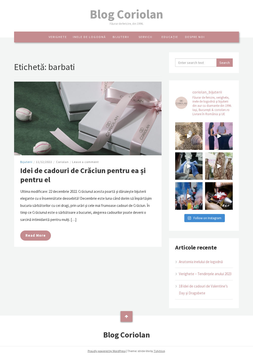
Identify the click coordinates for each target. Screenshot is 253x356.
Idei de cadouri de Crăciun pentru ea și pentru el (83, 175)
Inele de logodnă (89, 37)
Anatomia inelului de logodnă (201, 261)
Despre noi (195, 37)
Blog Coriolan (126, 14)
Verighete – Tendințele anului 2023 (205, 273)
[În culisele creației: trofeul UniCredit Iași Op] (189, 166)
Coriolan (62, 162)
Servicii (145, 37)
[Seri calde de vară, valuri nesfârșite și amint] (189, 136)
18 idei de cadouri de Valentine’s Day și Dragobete (203, 290)
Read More (35, 235)
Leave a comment (85, 162)
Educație (170, 37)
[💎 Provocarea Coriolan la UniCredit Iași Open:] (219, 136)
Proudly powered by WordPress (107, 351)
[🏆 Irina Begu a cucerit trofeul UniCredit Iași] (189, 196)
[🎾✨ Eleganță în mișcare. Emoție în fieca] (219, 166)
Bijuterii (121, 37)
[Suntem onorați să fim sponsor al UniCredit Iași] (219, 196)
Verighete (58, 37)
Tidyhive (159, 351)
